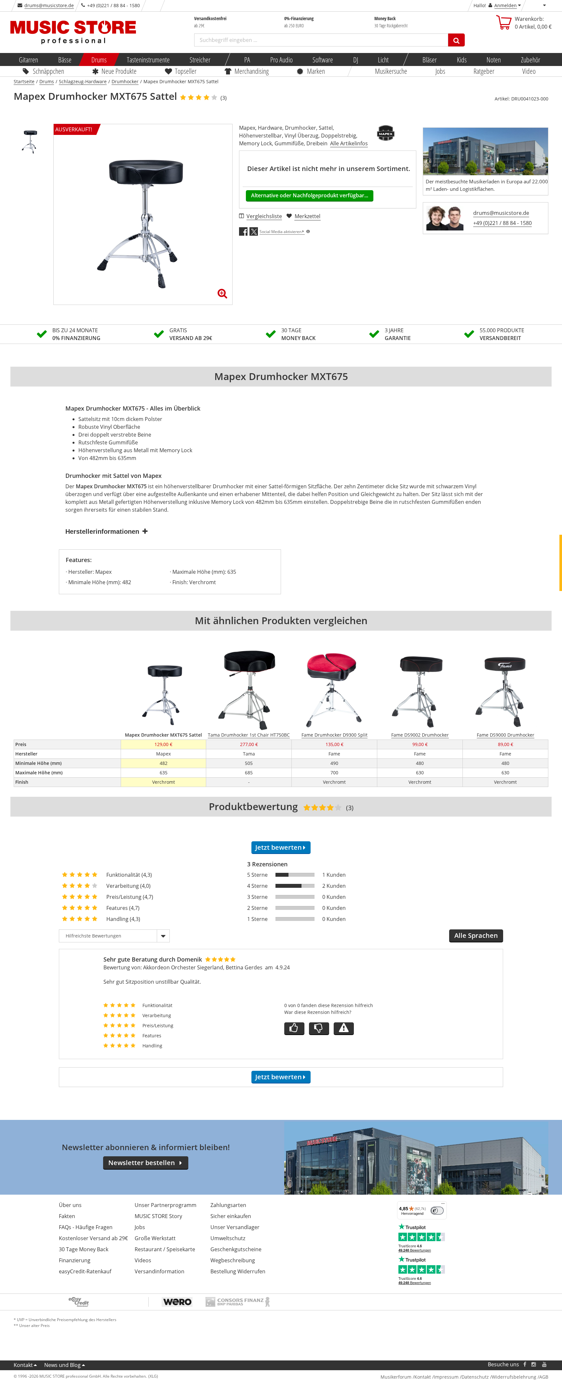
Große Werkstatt (155, 1238)
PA (247, 59)
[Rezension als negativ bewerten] (319, 1028)
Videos (143, 1260)
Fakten (67, 1216)
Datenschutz (475, 1377)
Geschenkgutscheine (235, 1249)
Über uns (70, 1205)
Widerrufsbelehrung (514, 1377)
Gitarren (28, 59)
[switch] (437, 1210)
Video (529, 71)
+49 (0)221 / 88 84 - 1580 (502, 223)
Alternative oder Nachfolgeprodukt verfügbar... (309, 195)
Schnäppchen (48, 71)
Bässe (64, 59)
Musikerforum (396, 1377)
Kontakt (23, 1365)
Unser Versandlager (235, 1227)
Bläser (429, 59)
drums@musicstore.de (49, 5)
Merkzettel (307, 216)
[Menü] (443, 1205)
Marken (316, 71)
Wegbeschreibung (232, 1260)
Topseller (185, 71)
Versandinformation (159, 1271)
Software (323, 59)
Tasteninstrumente (148, 59)
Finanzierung (74, 1260)
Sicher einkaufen (230, 1216)
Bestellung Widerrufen (237, 1271)
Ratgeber (484, 71)
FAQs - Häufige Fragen (86, 1227)
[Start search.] (456, 39)
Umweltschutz (227, 1238)
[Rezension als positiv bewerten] (294, 1028)
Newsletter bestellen (141, 1162)
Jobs (440, 71)
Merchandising (252, 71)
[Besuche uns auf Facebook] (524, 1364)
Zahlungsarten (228, 1205)
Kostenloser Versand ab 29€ (93, 1238)
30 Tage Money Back (83, 1249)
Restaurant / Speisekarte (165, 1249)
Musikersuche (391, 71)
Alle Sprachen (476, 935)
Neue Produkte (119, 71)
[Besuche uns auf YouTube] (544, 1364)
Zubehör (530, 59)
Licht (383, 59)
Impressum (446, 1377)
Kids (461, 59)
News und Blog (62, 1365)
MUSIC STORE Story (158, 1216)
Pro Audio (281, 59)
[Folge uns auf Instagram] (534, 1364)
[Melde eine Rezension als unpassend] (344, 1028)
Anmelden (505, 5)
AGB (543, 1377)
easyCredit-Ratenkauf (85, 1271)
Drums (99, 59)
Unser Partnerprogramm (165, 1205)
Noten (494, 59)
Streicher (200, 59)
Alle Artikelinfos (349, 143)
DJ (355, 59)
